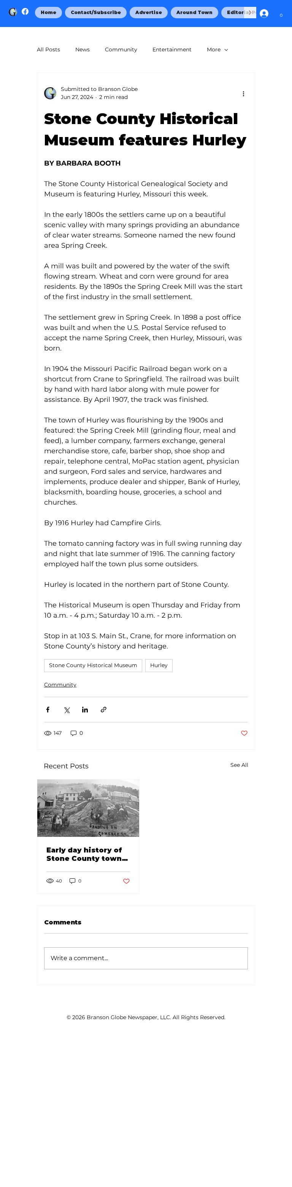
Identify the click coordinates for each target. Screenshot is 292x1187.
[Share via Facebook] (47, 709)
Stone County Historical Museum (93, 665)
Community (121, 49)
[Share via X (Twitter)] (66, 709)
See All (239, 765)
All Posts (48, 49)
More (214, 49)
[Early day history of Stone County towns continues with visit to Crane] (88, 808)
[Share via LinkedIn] (85, 709)
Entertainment (172, 49)
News (82, 49)
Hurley (159, 665)
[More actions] (243, 93)
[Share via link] (103, 709)
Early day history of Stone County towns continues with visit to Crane (86, 854)
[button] (281, 13)
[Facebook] (25, 11)
